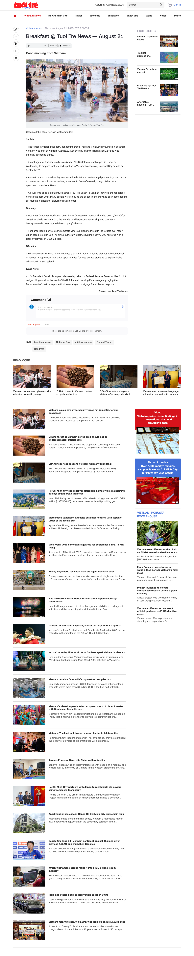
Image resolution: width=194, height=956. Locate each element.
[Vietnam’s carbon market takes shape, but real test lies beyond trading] (169, 74)
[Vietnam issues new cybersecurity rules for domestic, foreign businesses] (32, 376)
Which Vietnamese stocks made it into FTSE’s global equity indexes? (82, 869)
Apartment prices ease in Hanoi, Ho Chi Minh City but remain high (86, 814)
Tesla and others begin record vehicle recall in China (79, 894)
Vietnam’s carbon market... (147, 71)
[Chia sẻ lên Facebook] (16, 37)
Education (113, 15)
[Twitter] (16, 44)
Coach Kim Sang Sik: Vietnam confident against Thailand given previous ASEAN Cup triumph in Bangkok (84, 843)
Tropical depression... (144, 55)
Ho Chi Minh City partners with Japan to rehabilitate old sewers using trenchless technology (85, 789)
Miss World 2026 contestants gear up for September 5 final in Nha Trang (86, 546)
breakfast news (42, 342)
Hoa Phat (39, 349)
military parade (83, 342)
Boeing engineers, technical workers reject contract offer (81, 571)
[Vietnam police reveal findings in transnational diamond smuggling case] (157, 440)
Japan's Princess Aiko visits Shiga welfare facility (77, 760)
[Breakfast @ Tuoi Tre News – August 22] (169, 90)
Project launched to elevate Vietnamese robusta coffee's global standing (157, 590)
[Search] (161, 4)
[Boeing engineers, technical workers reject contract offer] (29, 580)
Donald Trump (104, 342)
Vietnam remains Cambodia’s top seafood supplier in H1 (81, 679)
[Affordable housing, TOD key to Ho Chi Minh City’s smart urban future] (169, 106)
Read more (21, 361)
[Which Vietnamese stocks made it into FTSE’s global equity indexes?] (29, 877)
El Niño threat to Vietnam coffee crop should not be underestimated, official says (74, 393)
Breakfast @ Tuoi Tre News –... (146, 87)
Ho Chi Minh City (57, 15)
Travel (78, 15)
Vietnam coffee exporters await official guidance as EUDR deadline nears (157, 611)
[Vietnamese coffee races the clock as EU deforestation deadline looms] (157, 533)
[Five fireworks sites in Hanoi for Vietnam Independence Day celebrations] (29, 607)
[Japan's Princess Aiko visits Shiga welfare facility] (29, 769)
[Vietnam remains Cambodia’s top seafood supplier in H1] (29, 688)
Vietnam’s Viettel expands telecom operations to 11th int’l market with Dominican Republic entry (86, 708)
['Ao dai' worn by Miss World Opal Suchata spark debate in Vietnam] (29, 661)
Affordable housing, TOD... (145, 104)
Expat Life (132, 15)
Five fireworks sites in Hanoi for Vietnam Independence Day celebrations (83, 600)
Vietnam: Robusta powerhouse (150, 514)
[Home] (15, 15)
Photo (177, 15)
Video (163, 15)
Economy (95, 15)
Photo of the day (158, 462)
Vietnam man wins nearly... (147, 38)
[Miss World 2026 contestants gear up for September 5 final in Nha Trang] (29, 553)
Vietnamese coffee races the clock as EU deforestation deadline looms (157, 551)
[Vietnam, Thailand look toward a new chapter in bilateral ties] (29, 742)
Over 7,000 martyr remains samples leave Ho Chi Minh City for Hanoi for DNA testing (158, 469)
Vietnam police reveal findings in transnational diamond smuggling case (157, 420)
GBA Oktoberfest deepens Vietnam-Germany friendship (115, 393)
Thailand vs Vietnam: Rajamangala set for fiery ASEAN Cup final (85, 625)
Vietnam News (32, 15)
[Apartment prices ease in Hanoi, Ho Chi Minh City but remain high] (29, 823)
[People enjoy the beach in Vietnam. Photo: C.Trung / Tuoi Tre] (77, 60)
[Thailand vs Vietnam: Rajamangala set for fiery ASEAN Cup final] (29, 634)
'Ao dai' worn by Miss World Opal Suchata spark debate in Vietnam (87, 652)
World (149, 15)
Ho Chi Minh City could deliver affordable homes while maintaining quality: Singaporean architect (87, 492)
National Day (63, 342)
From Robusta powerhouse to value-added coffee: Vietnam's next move (157, 570)
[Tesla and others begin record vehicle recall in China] (29, 903)
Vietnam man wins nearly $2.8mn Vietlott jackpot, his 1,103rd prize (87, 921)
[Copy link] (16, 30)
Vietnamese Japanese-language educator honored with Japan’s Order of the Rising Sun (161, 393)
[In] (16, 58)
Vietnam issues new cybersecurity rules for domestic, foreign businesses (32, 393)
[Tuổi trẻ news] (25, 5)
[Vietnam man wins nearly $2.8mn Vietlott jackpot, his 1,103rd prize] (169, 41)
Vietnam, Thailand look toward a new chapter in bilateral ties (83, 733)
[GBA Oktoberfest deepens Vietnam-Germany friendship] (118, 376)
